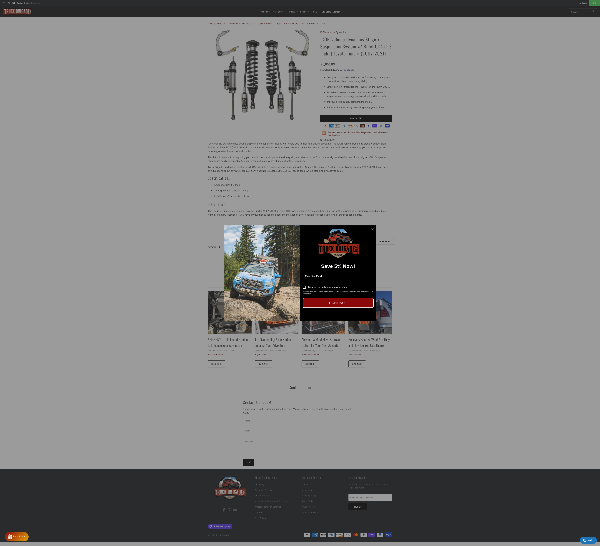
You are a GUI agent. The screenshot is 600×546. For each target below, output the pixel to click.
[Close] (372, 229)
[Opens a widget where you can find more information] (588, 540)
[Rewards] (17, 536)
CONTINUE (338, 303)
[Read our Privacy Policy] (372, 292)
